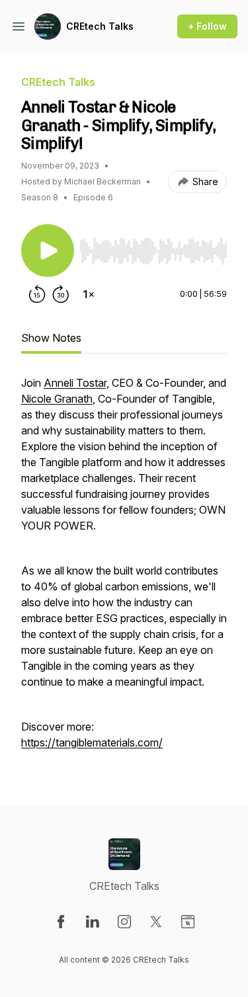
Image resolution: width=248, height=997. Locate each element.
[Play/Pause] (47, 250)
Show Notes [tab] (51, 337)
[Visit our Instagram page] (124, 921)
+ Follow (207, 26)
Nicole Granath (57, 398)
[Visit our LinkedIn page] (92, 921)
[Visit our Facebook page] (60, 921)
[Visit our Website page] (187, 921)
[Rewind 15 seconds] (37, 294)
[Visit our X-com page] (156, 921)
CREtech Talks (100, 26)
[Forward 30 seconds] (61, 294)
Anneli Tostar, (76, 382)
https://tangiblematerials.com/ (92, 742)
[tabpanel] (124, 569)
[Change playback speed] (88, 294)
